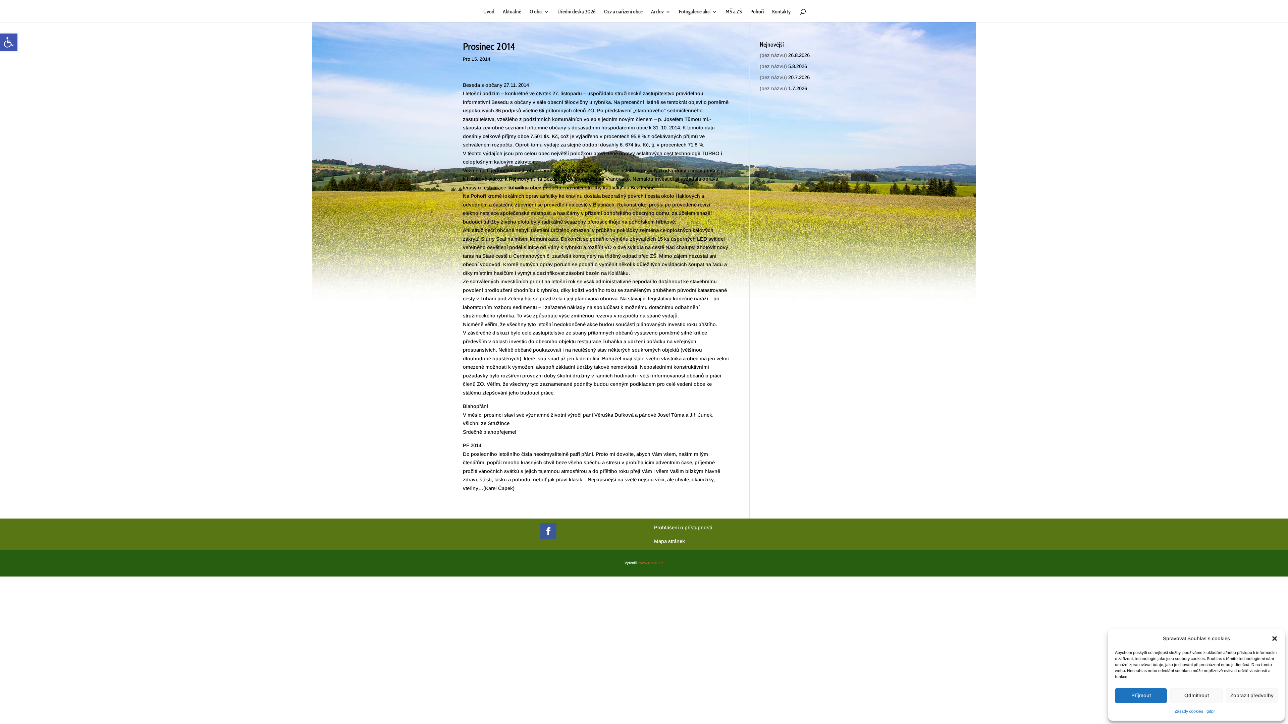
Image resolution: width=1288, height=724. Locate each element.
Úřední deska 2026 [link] (576, 12)
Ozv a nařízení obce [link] (623, 12)
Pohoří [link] (757, 12)
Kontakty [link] (781, 12)
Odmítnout (1196, 695)
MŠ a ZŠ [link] (734, 12)
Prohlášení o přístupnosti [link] (683, 527)
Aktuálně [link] (512, 12)
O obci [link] (536, 12)
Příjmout (1141, 695)
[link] (8, 42)
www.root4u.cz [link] (651, 563)
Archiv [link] (657, 12)
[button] (1274, 638)
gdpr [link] (1210, 711)
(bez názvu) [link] (773, 55)
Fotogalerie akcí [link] (694, 12)
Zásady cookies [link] (1189, 711)
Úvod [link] (488, 12)
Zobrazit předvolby (1252, 695)
